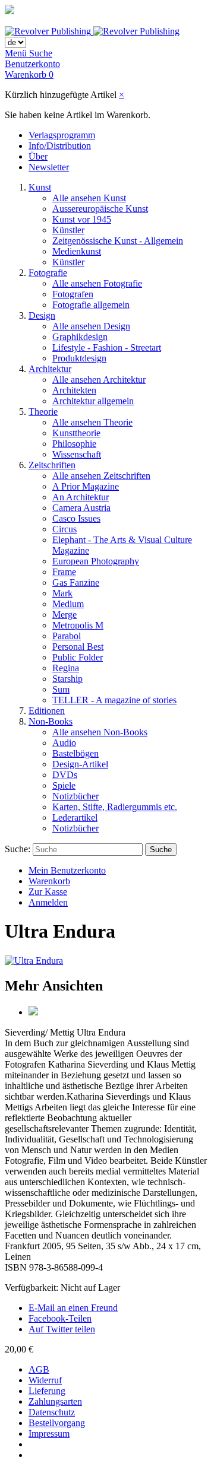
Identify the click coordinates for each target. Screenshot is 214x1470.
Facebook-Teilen (60, 1318)
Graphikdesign (80, 337)
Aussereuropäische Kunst (100, 209)
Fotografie (48, 273)
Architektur (50, 369)
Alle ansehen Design (91, 326)
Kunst (40, 187)
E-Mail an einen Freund (73, 1308)
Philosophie (74, 444)
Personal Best (77, 647)
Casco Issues (76, 518)
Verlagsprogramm (62, 135)
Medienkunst (76, 251)
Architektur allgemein (93, 401)
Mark (62, 593)
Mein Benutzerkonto (67, 870)
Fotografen (72, 294)
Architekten (74, 390)
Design (42, 315)
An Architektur (80, 497)
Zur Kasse (48, 892)
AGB (39, 1369)
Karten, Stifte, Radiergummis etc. (114, 807)
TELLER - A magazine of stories (114, 700)
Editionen (47, 711)
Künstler (68, 230)
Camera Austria (81, 508)
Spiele (63, 785)
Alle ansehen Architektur (99, 379)
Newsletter (49, 167)
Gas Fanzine (75, 582)
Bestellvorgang (57, 1423)
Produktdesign (79, 358)
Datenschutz (52, 1412)
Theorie (43, 412)
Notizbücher (75, 796)
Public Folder (77, 657)
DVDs (64, 775)
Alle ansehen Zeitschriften (101, 476)
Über (38, 156)
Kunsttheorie (76, 433)
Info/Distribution (60, 146)
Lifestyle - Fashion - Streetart (106, 347)
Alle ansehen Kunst (89, 198)
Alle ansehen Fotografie (97, 283)
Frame (64, 572)
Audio (64, 743)
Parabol (66, 636)
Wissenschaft (76, 454)
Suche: (17, 849)
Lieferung (47, 1391)
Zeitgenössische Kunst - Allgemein (117, 241)
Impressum (49, 1433)
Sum (61, 689)
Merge (64, 614)
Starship (67, 679)
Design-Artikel (80, 764)
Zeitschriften (52, 465)
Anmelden (48, 902)
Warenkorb (49, 881)
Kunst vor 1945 (81, 219)
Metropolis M (77, 625)
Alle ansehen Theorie (92, 422)
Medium (68, 604)
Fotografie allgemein (91, 305)
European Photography (95, 561)
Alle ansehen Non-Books (99, 732)
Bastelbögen (75, 753)
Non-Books (51, 721)
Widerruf (45, 1380)
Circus (64, 529)
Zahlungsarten (55, 1401)
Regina (65, 668)
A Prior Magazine (85, 486)
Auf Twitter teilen (62, 1329)
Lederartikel (74, 817)
